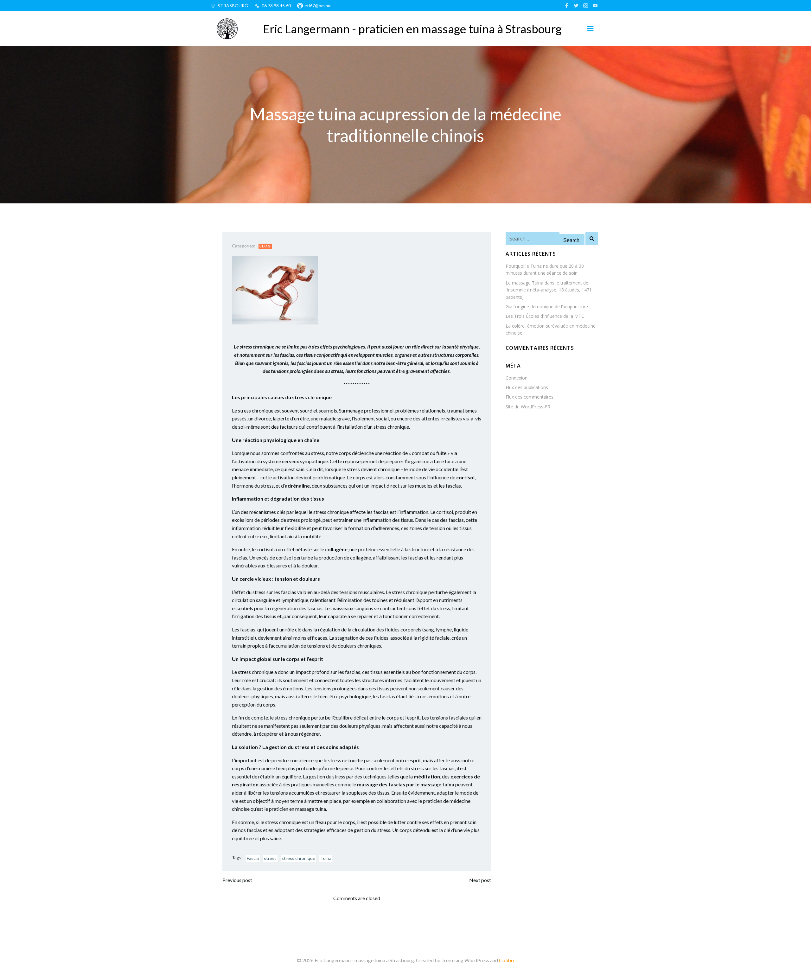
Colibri (506, 960)
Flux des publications (527, 387)
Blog (265, 246)
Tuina (325, 858)
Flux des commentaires (529, 397)
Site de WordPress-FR (528, 407)
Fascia (253, 858)
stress (270, 858)
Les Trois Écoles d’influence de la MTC (545, 316)
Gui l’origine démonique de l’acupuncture (547, 307)
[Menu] (590, 28)
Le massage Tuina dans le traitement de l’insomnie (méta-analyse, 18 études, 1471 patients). (549, 290)
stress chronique (298, 858)
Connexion (516, 378)
